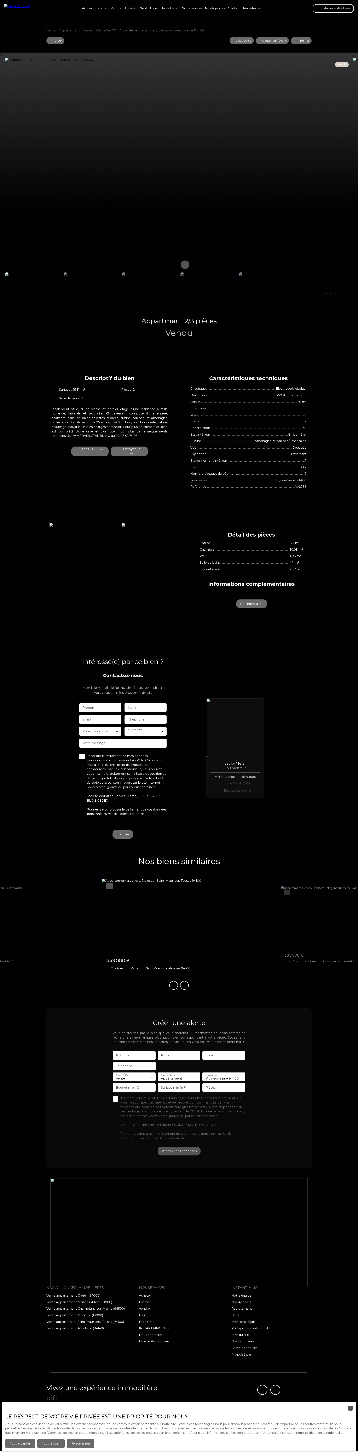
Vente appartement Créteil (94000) (73, 1295)
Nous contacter (150, 1335)
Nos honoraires (242, 1341)
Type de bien (168, 1075)
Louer (154, 8)
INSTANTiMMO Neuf (154, 1328)
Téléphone (136, 719)
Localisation (212, 1075)
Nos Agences (215, 8)
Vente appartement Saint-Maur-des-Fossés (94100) (85, 1322)
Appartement (69, 30)
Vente (50, 30)
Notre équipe (192, 8)
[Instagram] (275, 1390)
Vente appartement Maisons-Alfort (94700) (79, 1302)
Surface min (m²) (173, 1087)
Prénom (88, 708)
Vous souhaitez (135, 729)
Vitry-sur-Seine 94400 (99, 30)
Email (86, 719)
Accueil (87, 8)
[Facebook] (262, 1390)
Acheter (131, 8)
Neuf (143, 8)
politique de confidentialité (165, 1138)
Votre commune (95, 731)
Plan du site (240, 1335)
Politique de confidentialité (251, 1328)
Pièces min (214, 1087)
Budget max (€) (128, 1087)
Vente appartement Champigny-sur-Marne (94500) (85, 1308)
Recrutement (253, 8)
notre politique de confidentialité (319, 1433)
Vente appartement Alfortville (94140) (75, 1328)
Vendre (116, 8)
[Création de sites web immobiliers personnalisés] (262, 1354)
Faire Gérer (170, 8)
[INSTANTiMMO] (25, 8)
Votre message (93, 743)
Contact (234, 8)
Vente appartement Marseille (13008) (74, 1315)
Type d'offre (122, 1075)
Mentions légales (244, 1322)
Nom (132, 708)
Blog (235, 1315)
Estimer (102, 8)
